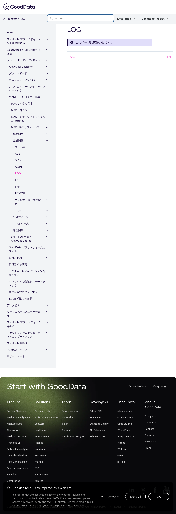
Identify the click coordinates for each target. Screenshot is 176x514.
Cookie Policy (19, 505)
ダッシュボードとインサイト (23, 60)
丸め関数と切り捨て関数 (28, 202)
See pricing (159, 386)
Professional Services (47, 417)
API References (98, 430)
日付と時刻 (15, 257)
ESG (37, 468)
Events (121, 455)
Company (150, 416)
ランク (19, 210)
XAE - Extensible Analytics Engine (21, 238)
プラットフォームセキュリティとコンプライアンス (23, 334)
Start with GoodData (46, 386)
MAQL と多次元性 (21, 103)
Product (13, 402)
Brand (148, 447)
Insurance (40, 449)
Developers (99, 402)
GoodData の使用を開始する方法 (24, 51)
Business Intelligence (18, 417)
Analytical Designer (21, 66)
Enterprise (124, 18)
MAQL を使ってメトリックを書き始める (28, 118)
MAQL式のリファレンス (25, 127)
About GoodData (153, 404)
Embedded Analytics (18, 449)
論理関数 (18, 230)
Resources (126, 402)
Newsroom (151, 441)
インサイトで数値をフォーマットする (27, 283)
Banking (39, 480)
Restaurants (41, 474)
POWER (20, 193)
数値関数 (18, 140)
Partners (149, 428)
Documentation (70, 411)
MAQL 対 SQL (19, 110)
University (67, 417)
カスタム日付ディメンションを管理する (27, 273)
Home (10, 32)
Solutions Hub (42, 411)
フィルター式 (21, 223)
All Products (10, 18)
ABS (17, 153)
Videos (121, 442)
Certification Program (73, 436)
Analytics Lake (14, 423)
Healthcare (40, 430)
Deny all (135, 496)
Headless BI (13, 442)
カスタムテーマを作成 (22, 80)
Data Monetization (17, 461)
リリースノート (16, 356)
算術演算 (20, 147)
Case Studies (124, 423)
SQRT (18, 167)
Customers (151, 422)
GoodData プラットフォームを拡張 (24, 324)
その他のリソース (17, 349)
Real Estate (41, 455)
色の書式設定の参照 (20, 298)
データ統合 (13, 305)
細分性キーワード (23, 217)
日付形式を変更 (18, 264)
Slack (65, 423)
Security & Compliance (13, 477)
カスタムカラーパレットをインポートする (27, 88)
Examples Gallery (99, 423)
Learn (66, 402)
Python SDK (96, 411)
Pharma (39, 461)
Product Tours (125, 417)
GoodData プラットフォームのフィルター (27, 249)
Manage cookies (110, 496)
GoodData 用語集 (17, 343)
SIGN (18, 160)
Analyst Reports (126, 436)
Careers (149, 435)
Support (66, 430)
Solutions (42, 402)
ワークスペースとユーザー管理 (23, 313)
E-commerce (42, 436)
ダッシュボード (18, 73)
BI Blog (121, 461)
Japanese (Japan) (153, 18)
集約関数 (18, 134)
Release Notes (98, 436)
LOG (18, 173)
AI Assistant (13, 430)
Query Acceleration (17, 468)
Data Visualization (17, 455)
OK (159, 496)
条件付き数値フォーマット (24, 292)
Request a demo (138, 386)
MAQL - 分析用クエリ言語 (24, 97)
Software (40, 423)
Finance (39, 442)
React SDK (95, 417)
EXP (17, 186)
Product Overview (16, 411)
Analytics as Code (17, 436)
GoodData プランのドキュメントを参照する (24, 41)
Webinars (122, 449)
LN (17, 180)
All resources (124, 411)
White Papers (124, 430)
